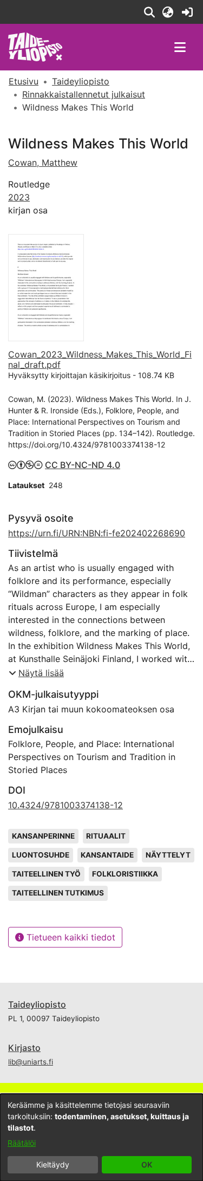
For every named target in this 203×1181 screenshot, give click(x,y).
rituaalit (106, 836)
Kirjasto (24, 1047)
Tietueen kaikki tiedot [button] (69, 937)
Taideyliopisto (37, 1004)
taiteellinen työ (46, 873)
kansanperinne (43, 836)
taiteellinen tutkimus (58, 892)
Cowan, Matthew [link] (42, 162)
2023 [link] (19, 197)
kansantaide (107, 855)
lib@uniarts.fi (30, 1061)
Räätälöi (22, 1142)
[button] (149, 11)
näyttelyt (168, 855)
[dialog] (101, 1137)
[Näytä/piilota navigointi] (180, 47)
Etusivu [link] (23, 81)
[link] (187, 12)
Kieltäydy (52, 1164)
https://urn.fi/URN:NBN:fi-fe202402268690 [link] (96, 533)
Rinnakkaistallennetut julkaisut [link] (83, 94)
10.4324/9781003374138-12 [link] (65, 805)
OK (146, 1164)
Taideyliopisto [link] (80, 81)
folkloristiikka (125, 873)
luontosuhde (40, 855)
